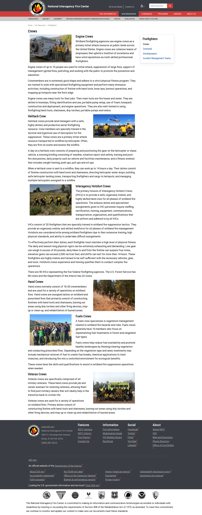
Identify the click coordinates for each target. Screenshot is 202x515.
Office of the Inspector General (80, 475)
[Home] (37, 8)
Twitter (131, 433)
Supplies (117, 19)
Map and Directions (163, 437)
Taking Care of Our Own (148, 19)
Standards (147, 14)
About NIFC (159, 429)
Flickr (130, 437)
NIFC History (84, 433)
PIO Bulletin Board (112, 437)
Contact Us (129, 7)
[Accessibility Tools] (143, 6)
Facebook (133, 429)
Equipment (58, 19)
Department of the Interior (68, 465)
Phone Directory (161, 441)
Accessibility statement (42, 475)
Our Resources (128, 14)
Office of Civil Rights (163, 445)
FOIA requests (37, 479)
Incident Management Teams (157, 58)
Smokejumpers (150, 53)
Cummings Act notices (151, 475)
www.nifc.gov (47, 426)
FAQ (155, 433)
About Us (191, 14)
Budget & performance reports (79, 479)
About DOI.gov (37, 471)
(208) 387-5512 (49, 442)
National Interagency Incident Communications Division (88, 19)
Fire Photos (84, 437)
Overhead (147, 48)
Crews (146, 44)
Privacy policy (112, 479)
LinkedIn (132, 445)
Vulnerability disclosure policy (155, 471)
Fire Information (107, 14)
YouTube (132, 441)
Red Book (108, 441)
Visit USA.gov (92, 485)
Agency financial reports (117, 471)
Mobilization (130, 19)
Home (30, 25)
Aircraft (46, 19)
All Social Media (115, 7)
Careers (177, 14)
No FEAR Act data (73, 471)
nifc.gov (33, 460)
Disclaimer (110, 475)
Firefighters (33, 19)
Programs (163, 14)
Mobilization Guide (112, 433)
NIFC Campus (85, 429)
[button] (51, 48)
